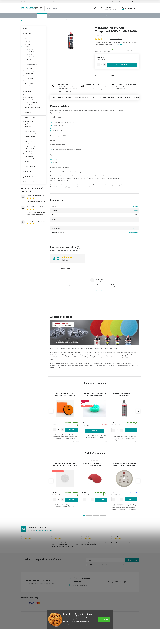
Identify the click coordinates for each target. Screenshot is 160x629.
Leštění (27, 47)
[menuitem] (24, 15)
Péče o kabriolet (29, 81)
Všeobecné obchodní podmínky (42, 2)
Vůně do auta (28, 95)
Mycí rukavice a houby (30, 144)
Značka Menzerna (108, 97)
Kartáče (27, 139)
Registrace (135, 2)
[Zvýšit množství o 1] (104, 64)
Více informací (118, 44)
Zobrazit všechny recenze (44, 530)
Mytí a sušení (28, 42)
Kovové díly (28, 86)
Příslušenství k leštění (32, 64)
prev (51, 411)
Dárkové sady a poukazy (33, 182)
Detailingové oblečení (30, 131)
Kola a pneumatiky (29, 71)
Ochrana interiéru (29, 100)
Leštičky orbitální (31, 54)
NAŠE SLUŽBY (29, 177)
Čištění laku (28, 44)
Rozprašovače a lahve (30, 159)
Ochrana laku (28, 68)
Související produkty (124, 97)
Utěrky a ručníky (29, 121)
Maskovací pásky (31, 62)
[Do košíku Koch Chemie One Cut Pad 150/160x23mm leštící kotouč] (71, 430)
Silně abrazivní (133, 233)
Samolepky (27, 161)
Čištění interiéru (29, 97)
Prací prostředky (29, 151)
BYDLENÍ (28, 172)
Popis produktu (56, 97)
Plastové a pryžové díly (30, 73)
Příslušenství (28, 112)
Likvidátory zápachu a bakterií (32, 107)
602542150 (107, 7)
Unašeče (29, 59)
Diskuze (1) (96, 97)
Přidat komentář (68, 286)
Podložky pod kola (29, 149)
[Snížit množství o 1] (99, 64)
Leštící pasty (30, 49)
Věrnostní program (26, 2)
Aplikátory (27, 124)
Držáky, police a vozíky (31, 134)
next (138, 411)
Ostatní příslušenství (30, 166)
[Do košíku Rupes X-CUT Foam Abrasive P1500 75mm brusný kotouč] (101, 500)
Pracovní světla (28, 154)
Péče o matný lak (29, 83)
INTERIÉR (28, 91)
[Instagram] (125, 582)
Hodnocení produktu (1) (81, 97)
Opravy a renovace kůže (31, 102)
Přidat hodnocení (68, 268)
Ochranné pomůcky (30, 146)
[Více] (134, 15)
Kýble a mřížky (28, 141)
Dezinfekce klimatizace (31, 110)
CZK (113, 2)
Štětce (26, 164)
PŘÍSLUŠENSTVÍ (30, 118)
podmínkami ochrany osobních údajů (114, 565)
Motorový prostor (29, 78)
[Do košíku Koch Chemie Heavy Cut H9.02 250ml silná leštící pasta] (131, 430)
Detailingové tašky (29, 129)
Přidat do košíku (122, 65)
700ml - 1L (134, 228)
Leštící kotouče (30, 52)
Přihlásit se (132, 560)
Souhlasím (105, 619)
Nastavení (66, 625)
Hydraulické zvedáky (30, 136)
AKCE (27, 28)
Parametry (68, 97)
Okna (26, 76)
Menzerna (118, 71)
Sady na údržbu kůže (30, 105)
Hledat (95, 8)
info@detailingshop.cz (81, 578)
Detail (94, 431)
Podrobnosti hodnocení (116, 39)
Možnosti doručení (134, 51)
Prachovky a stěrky (29, 156)
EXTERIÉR (28, 38)
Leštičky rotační (31, 57)
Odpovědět (101, 290)
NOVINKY (28, 33)
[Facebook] (121, 582)
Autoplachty (28, 126)
